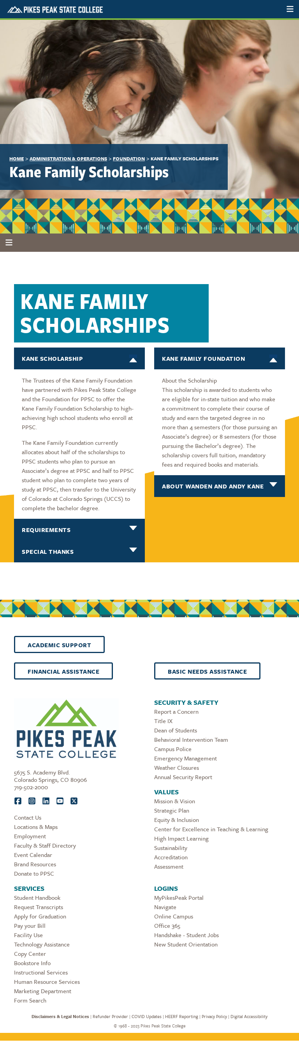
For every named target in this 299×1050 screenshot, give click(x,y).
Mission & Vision (174, 801)
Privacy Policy (214, 1016)
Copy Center (30, 953)
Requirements (46, 529)
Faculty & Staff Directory (45, 845)
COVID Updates (147, 1016)
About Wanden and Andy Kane (213, 486)
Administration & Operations (68, 158)
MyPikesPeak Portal (179, 897)
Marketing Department (42, 991)
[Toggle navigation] (290, 9)
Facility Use (28, 935)
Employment (30, 836)
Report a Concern (176, 711)
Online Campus (173, 916)
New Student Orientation (186, 944)
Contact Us (27, 817)
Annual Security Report (183, 777)
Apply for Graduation (40, 916)
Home (16, 158)
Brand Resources (35, 864)
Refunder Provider (110, 1016)
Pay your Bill (30, 925)
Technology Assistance (42, 944)
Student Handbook (37, 897)
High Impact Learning (181, 838)
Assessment (168, 866)
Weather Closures (176, 767)
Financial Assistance (63, 671)
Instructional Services (41, 972)
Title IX (163, 720)
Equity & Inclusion (176, 819)
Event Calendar (33, 854)
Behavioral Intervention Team (191, 739)
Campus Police (173, 748)
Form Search (30, 1000)
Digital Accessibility (248, 1016)
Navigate (165, 907)
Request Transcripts (38, 907)
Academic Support (59, 645)
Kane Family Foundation (203, 358)
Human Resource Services (47, 981)
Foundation (129, 158)
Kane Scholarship (52, 358)
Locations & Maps (36, 826)
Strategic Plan (171, 810)
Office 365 (167, 925)
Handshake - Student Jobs (186, 935)
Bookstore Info (32, 963)
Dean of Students (175, 730)
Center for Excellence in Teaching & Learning (211, 829)
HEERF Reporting (181, 1016)
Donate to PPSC (34, 873)
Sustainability (170, 847)
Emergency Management (185, 758)
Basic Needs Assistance (207, 671)
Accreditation (171, 857)
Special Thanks (48, 551)
